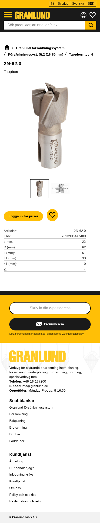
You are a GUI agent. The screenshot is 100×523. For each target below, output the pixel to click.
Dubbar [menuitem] (14, 434)
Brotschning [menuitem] (18, 427)
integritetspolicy (74, 333)
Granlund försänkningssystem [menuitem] (31, 407)
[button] (8, 14)
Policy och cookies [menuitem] (22, 494)
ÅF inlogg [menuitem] (16, 461)
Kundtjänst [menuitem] (20, 454)
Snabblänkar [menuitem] (21, 400)
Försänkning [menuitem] (18, 414)
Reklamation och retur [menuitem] (25, 501)
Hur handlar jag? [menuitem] (21, 468)
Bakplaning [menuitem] (17, 421)
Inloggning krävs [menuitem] (21, 474)
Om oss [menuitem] (15, 488)
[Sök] (90, 25)
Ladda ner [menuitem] (16, 441)
